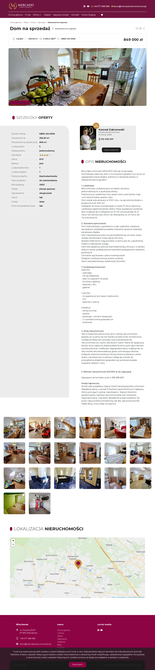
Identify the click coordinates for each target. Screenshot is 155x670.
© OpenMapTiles (121, 597)
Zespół (47, 15)
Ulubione (61, 642)
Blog (59, 645)
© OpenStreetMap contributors (135, 597)
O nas (28, 15)
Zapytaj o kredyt (61, 15)
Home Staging (89, 15)
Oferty (36, 15)
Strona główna (15, 15)
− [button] (13, 544)
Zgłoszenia (62, 639)
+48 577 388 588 (27, 638)
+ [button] (13, 540)
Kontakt (75, 15)
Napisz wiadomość (111, 150)
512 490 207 (107, 139)
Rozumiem (77, 664)
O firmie (60, 633)
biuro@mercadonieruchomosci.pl (35, 644)
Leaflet (113, 597)
